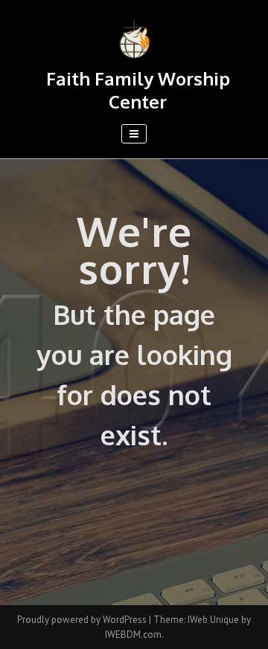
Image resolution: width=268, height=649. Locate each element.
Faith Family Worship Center (138, 90)
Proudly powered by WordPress (83, 619)
